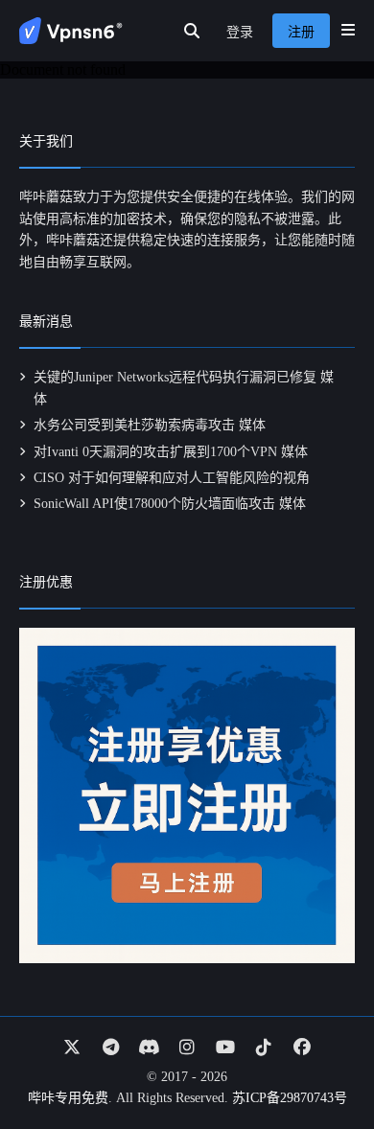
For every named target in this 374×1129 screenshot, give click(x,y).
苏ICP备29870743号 (289, 1098)
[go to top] (322, 1060)
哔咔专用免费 (68, 1098)
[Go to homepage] (71, 30)
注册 (301, 32)
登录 (239, 32)
